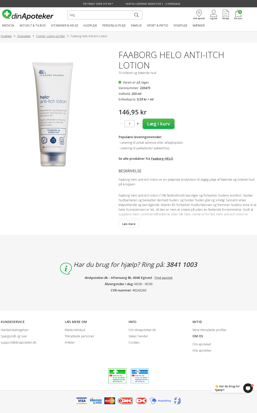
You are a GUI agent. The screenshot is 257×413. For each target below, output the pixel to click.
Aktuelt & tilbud (32, 25)
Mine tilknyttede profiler (209, 330)
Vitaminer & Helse (64, 25)
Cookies (134, 342)
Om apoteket (201, 344)
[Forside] (34, 14)
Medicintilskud (75, 330)
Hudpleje (90, 25)
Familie (136, 25)
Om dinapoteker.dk (142, 330)
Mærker (199, 25)
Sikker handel (138, 336)
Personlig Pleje (114, 25)
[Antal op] (138, 123)
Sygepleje (180, 25)
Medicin (8, 25)
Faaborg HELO (162, 158)
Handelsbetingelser (14, 330)
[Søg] (136, 15)
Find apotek (164, 278)
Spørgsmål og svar (14, 336)
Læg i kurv (158, 124)
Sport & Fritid (157, 25)
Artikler (70, 342)
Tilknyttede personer (79, 336)
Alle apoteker (202, 350)
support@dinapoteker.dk (18, 342)
